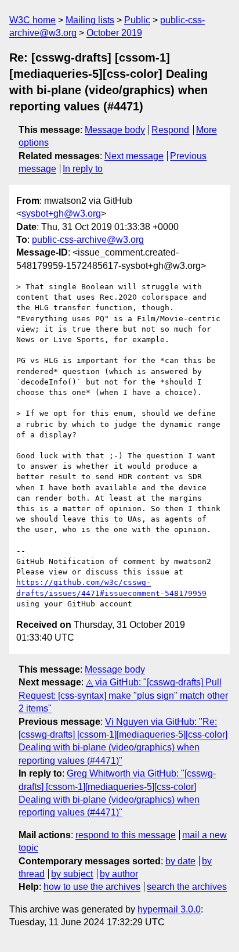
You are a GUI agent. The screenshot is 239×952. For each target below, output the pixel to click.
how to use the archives (92, 887)
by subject (72, 874)
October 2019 (114, 33)
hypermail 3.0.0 (169, 909)
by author (119, 874)
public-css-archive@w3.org (88, 240)
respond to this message (125, 835)
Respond (170, 130)
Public (137, 20)
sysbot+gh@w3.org (61, 213)
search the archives (187, 887)
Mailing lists (90, 20)
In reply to (83, 169)
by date (180, 861)
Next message (134, 156)
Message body (115, 130)
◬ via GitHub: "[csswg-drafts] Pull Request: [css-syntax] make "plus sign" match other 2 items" (123, 695)
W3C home (32, 20)
